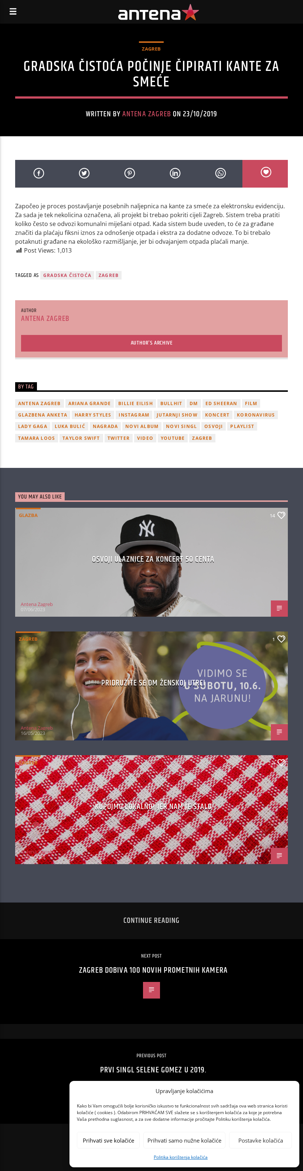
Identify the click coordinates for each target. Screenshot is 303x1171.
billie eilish (135, 403)
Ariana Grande (89, 403)
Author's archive (152, 342)
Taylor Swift (81, 438)
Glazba (28, 515)
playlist (242, 426)
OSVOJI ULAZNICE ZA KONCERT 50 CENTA (153, 559)
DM (194, 403)
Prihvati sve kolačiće (108, 1140)
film (251, 403)
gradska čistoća (67, 275)
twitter (119, 438)
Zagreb (151, 48)
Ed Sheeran (221, 403)
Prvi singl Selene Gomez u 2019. (153, 1070)
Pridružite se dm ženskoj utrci (153, 683)
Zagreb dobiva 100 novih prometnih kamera (153, 970)
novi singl (181, 426)
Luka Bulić (70, 426)
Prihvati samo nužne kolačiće (184, 1140)
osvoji (213, 426)
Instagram (134, 415)
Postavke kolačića (260, 1140)
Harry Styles (93, 415)
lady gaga (32, 426)
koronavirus (256, 415)
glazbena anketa (42, 415)
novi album (142, 426)
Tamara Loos (36, 438)
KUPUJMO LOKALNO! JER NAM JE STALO (153, 806)
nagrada (105, 426)
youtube (173, 438)
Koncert (217, 415)
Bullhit (171, 403)
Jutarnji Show (177, 415)
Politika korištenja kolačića (181, 1157)
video (145, 438)
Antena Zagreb (146, 114)
